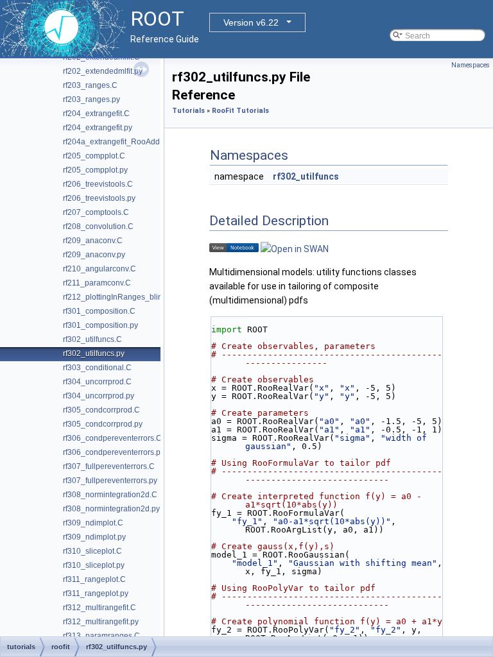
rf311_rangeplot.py (95, 593)
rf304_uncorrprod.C (97, 381)
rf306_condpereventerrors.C (112, 438)
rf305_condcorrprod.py (103, 424)
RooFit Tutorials (240, 111)
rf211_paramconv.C (97, 282)
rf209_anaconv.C (93, 240)
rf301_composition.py (100, 325)
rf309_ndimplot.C (93, 522)
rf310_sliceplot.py (94, 565)
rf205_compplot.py (95, 170)
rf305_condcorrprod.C (101, 409)
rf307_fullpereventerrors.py (110, 480)
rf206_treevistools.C (98, 184)
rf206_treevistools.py (99, 198)
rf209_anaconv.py (94, 254)
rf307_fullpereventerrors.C (109, 466)
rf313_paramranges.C (101, 635)
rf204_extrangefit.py (97, 127)
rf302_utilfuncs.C (92, 339)
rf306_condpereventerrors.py (113, 452)
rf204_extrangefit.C (96, 113)
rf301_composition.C (99, 311)
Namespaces (470, 65)
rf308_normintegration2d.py (111, 508)
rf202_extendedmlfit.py (103, 71)
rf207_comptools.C (96, 212)
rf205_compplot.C (94, 155)
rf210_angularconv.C (99, 268)
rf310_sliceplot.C (92, 551)
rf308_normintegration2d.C (110, 494)
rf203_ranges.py (91, 99)
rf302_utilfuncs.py (94, 353)
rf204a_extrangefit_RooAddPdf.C (121, 141)
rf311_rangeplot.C (94, 579)
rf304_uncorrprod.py (98, 395)
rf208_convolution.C (98, 226)
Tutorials (188, 111)
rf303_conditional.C (97, 367)
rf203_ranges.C (90, 85)
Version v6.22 (251, 22)
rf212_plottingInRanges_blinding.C (124, 297)
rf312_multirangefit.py (101, 621)
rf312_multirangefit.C (99, 607)
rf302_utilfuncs (306, 176)
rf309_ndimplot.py (94, 537)
